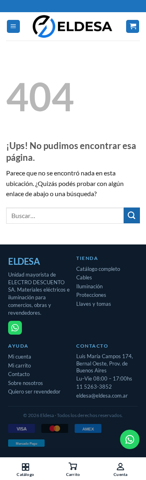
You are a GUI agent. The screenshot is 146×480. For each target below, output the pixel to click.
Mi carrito (19, 365)
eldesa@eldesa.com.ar (102, 395)
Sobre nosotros (25, 383)
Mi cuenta (19, 356)
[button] (13, 26)
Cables (84, 277)
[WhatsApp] (15, 328)
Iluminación (89, 286)
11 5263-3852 (94, 386)
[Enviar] (132, 215)
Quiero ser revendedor (34, 391)
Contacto (19, 374)
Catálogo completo (98, 269)
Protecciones (91, 295)
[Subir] (16, 439)
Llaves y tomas (93, 304)
